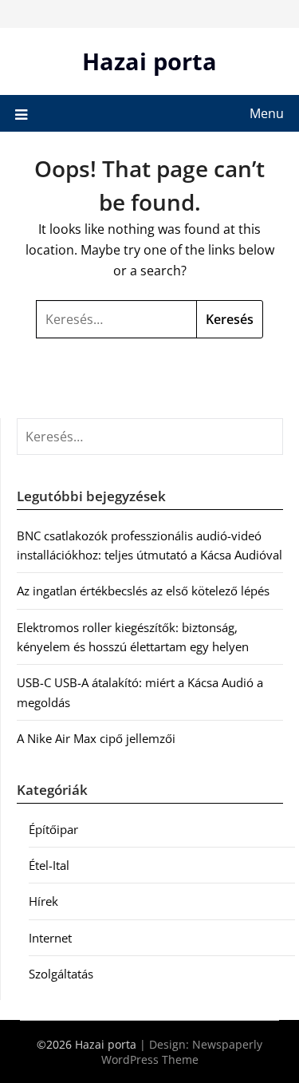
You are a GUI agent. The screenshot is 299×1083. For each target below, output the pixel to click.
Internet (50, 938)
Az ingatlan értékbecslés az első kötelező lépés (143, 591)
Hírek (43, 901)
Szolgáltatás (61, 974)
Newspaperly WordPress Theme (182, 1052)
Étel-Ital (49, 865)
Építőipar (53, 829)
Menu (267, 113)
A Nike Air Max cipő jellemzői (96, 738)
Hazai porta (149, 61)
